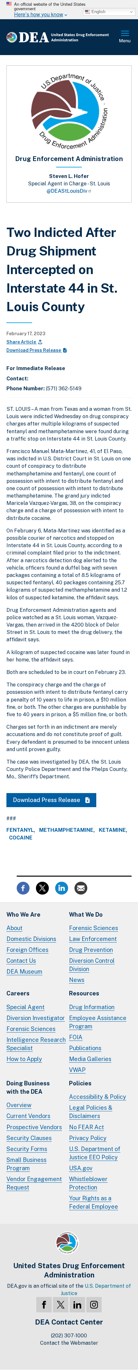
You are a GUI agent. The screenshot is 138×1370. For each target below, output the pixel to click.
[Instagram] (94, 1304)
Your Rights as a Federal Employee (93, 1202)
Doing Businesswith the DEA (28, 1087)
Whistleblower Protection (88, 1183)
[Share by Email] (80, 887)
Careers (18, 993)
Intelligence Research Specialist (36, 1043)
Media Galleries (90, 1059)
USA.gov (80, 1168)
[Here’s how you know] (69, 9)
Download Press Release (34, 350)
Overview (18, 1105)
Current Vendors (28, 1116)
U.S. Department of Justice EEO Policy (94, 1153)
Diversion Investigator (35, 1018)
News (76, 980)
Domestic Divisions (31, 939)
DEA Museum (24, 971)
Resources (84, 993)
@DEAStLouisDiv (67, 191)
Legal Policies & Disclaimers (90, 1111)
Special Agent (25, 1007)
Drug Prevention (91, 949)
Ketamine (112, 830)
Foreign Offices (27, 949)
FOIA (75, 1037)
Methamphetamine (66, 830)
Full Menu (125, 37)
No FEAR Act (86, 1127)
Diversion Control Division (92, 964)
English (97, 11)
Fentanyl (20, 830)
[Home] (62, 37)
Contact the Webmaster (69, 1343)
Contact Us (21, 960)
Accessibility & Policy (97, 1096)
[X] (60, 1304)
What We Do (86, 914)
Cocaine (20, 838)
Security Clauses (29, 1138)
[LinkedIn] (77, 1304)
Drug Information (92, 1007)
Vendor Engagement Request (34, 1183)
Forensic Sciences (93, 928)
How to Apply (24, 1059)
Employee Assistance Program (97, 1022)
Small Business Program (26, 1163)
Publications (85, 1048)
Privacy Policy (88, 1138)
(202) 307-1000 (69, 1336)
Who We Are (23, 914)
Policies (80, 1083)
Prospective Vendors (34, 1127)
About (14, 928)
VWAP (77, 1069)
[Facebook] (44, 1304)
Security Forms (26, 1149)
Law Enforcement (93, 939)
